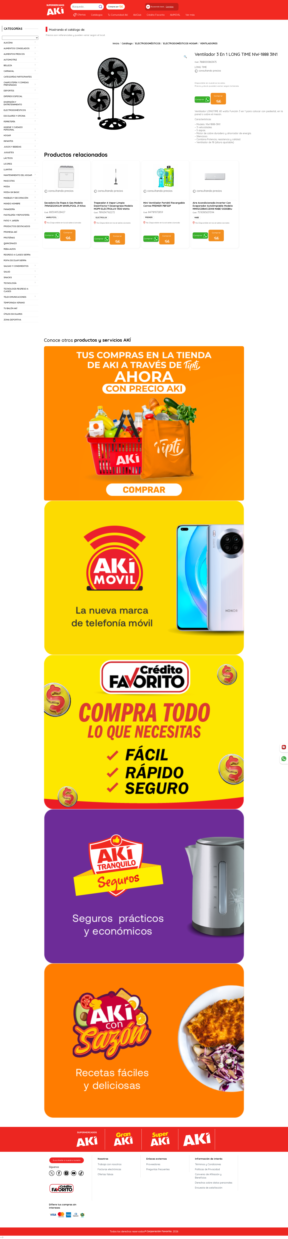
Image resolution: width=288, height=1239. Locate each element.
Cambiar (170, 7)
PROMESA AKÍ (10, 232)
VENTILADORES (209, 43)
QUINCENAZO (10, 243)
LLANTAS (8, 169)
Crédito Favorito (156, 14)
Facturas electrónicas (109, 1169)
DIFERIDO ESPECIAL (13, 96)
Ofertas (81, 14)
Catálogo (127, 43)
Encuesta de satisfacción (208, 1187)
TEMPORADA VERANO (14, 302)
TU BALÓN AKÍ (10, 308)
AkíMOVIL (175, 14)
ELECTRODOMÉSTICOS (147, 43)
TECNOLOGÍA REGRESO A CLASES (16, 290)
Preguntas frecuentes (158, 1169)
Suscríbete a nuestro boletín (66, 1160)
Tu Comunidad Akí (118, 14)
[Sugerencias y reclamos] (284, 759)
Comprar (199, 99)
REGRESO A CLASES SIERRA (17, 254)
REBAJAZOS (10, 249)
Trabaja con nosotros (110, 1164)
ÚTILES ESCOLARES (13, 314)
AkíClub (137, 14)
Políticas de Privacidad (207, 1169)
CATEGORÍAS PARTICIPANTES (18, 77)
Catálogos (96, 14)
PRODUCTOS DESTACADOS (17, 226)
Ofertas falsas (105, 1174)
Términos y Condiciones (208, 1164)
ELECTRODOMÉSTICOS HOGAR (180, 43)
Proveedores (153, 1164)
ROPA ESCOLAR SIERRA (15, 260)
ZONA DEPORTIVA (12, 319)
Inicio (116, 43)
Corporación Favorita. (159, 1231)
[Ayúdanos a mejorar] (284, 747)
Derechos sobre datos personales (213, 1182)
